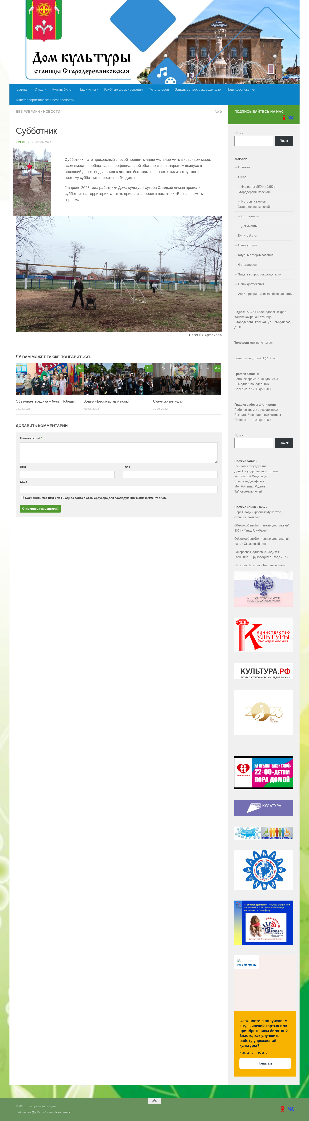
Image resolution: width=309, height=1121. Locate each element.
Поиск (238, 133)
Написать (265, 1063)
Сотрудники (250, 216)
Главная (22, 89)
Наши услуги (88, 89)
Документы (249, 226)
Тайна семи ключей (248, 491)
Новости (51, 112)
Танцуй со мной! (274, 565)
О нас (38, 89)
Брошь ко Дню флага (249, 481)
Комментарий (31, 438)
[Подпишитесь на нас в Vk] (290, 117)
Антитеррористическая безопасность (45, 100)
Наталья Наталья (247, 565)
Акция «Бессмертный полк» (106, 401)
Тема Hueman (62, 1112)
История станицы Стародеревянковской (254, 204)
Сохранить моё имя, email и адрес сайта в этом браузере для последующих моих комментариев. (95, 498)
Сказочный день (255, 544)
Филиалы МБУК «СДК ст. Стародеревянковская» (257, 189)
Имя (24, 467)
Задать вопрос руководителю (198, 89)
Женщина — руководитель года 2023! (261, 557)
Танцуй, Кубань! (255, 530)
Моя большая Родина (249, 486)
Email (127, 467)
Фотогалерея (159, 89)
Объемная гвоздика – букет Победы (45, 401)
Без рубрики (28, 112)
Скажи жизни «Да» (168, 401)
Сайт (23, 482)
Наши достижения (241, 89)
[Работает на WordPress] (33, 1112)
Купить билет (62, 89)
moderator (26, 142)
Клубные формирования (123, 89)
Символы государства (250, 466)
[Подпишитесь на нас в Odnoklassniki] (284, 117)
